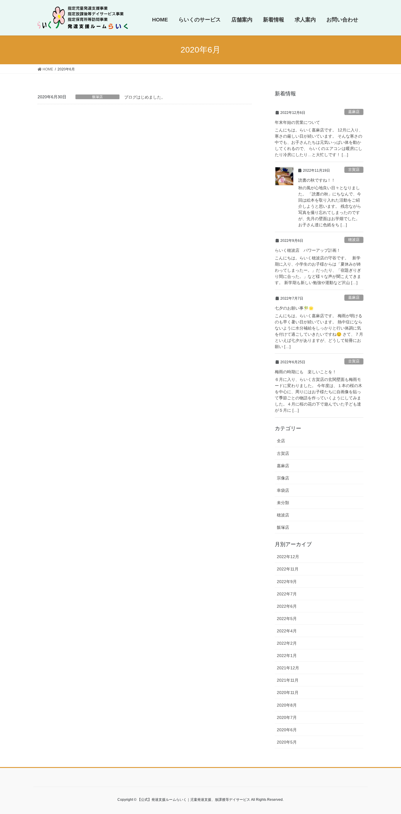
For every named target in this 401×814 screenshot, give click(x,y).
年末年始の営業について (297, 122)
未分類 (283, 502)
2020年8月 (287, 705)
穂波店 (354, 239)
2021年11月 (288, 680)
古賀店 (354, 169)
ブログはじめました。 (144, 97)
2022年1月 (287, 655)
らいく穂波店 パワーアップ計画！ (308, 250)
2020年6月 (287, 729)
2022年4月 (287, 631)
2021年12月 (288, 668)
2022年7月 (287, 594)
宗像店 (283, 478)
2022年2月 (287, 643)
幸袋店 (283, 490)
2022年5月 (287, 618)
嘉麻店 (354, 111)
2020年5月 (287, 742)
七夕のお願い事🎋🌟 (294, 308)
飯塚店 (97, 97)
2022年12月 (288, 556)
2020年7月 (287, 717)
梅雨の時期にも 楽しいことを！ (305, 371)
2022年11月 (288, 569)
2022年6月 (287, 606)
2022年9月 (287, 581)
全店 (281, 440)
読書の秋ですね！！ (316, 180)
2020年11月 (288, 692)
